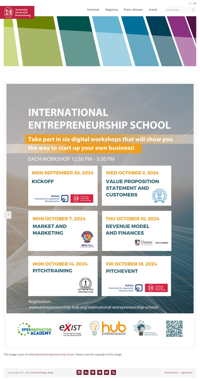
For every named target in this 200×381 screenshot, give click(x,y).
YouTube (106, 372)
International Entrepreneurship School (51, 354)
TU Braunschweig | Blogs (41, 372)
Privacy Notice (171, 372)
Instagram (79, 372)
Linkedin (85, 372)
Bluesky (99, 372)
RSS (113, 372)
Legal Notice (186, 372)
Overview (93, 9)
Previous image (7, 215)
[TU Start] (17, 12)
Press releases (133, 9)
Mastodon (92, 372)
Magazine (111, 9)
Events (153, 9)
